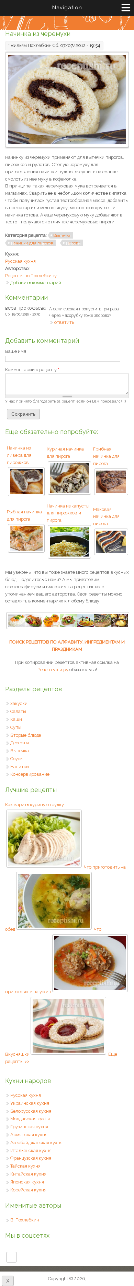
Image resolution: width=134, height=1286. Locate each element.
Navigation (67, 7)
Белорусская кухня (30, 1111)
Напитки (19, 766)
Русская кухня (20, 261)
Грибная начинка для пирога (106, 456)
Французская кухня (30, 1158)
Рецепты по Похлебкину (31, 275)
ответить (64, 322)
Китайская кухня (28, 1174)
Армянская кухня (28, 1134)
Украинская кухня (29, 1103)
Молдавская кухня (30, 1118)
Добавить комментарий (35, 282)
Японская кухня (27, 1182)
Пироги (73, 243)
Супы (15, 727)
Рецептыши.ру (52, 669)
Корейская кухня (28, 1189)
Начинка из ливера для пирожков (19, 455)
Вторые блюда (25, 735)
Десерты (19, 742)
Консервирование (29, 774)
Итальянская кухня (31, 1150)
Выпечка (61, 235)
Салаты (18, 711)
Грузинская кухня (29, 1126)
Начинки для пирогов (32, 243)
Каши (16, 719)
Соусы (16, 758)
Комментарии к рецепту (32, 369)
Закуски (18, 703)
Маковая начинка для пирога (106, 516)
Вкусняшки (17, 1054)
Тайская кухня (25, 1166)
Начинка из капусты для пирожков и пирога (68, 513)
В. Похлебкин (24, 1219)
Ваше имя (15, 351)
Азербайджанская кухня (36, 1142)
